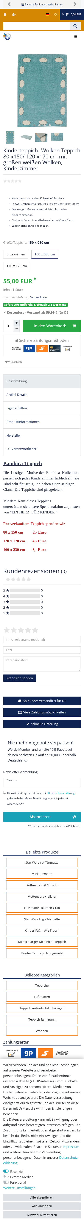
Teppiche (42, 985)
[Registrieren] (14, 14)
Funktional (18, 1182)
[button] (9, 4)
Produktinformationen (23, 421)
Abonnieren (40, 816)
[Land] (48, 14)
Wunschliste (15, 362)
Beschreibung (16, 381)
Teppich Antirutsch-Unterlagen (42, 1008)
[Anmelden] (5, 14)
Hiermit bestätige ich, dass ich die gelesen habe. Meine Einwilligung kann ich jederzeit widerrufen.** (41, 798)
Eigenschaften (16, 408)
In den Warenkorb (50, 325)
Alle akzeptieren (42, 1197)
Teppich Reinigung (42, 1019)
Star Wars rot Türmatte (42, 862)
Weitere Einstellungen (19, 1188)
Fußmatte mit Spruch (42, 885)
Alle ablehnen (42, 1206)
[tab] (42, 381)
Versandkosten (39, 297)
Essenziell (17, 1171)
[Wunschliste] (55, 14)
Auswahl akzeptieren (42, 1215)
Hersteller (13, 435)
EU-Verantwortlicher (21, 449)
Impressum (70, 1146)
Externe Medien (21, 1177)
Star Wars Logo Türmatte (42, 919)
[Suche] (75, 26)
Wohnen (42, 1031)
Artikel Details (16, 394)
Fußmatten (42, 997)
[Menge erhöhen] (17, 323)
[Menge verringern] (17, 329)
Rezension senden (19, 678)
